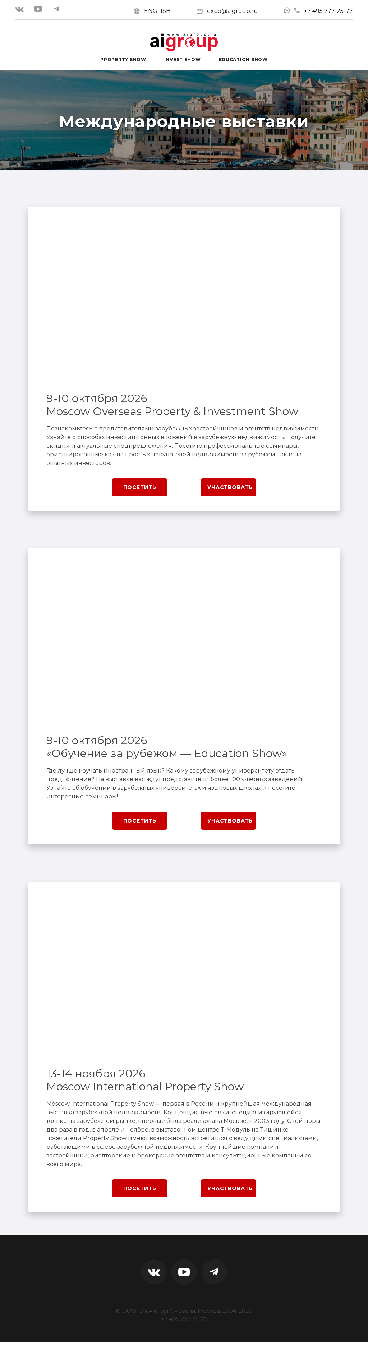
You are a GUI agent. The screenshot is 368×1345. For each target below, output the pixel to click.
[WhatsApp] (286, 10)
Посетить (139, 487)
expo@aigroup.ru (232, 11)
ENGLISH (157, 11)
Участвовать (230, 487)
